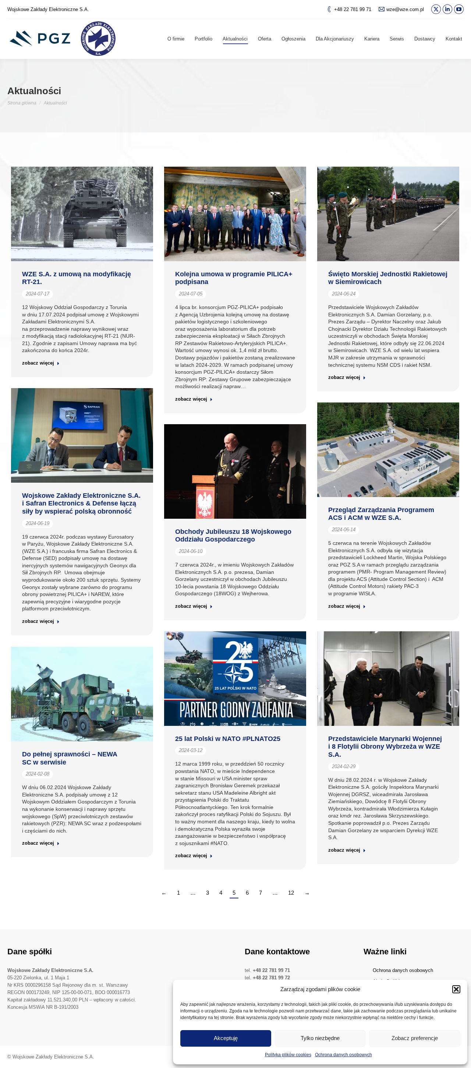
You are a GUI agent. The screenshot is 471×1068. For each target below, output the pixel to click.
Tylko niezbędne (320, 1038)
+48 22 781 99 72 (271, 977)
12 (291, 893)
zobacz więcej (38, 363)
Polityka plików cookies (288, 1054)
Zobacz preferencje (415, 1038)
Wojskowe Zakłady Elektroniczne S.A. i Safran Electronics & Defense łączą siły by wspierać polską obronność (81, 503)
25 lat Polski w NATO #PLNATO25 (227, 738)
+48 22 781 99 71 (352, 9)
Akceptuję (226, 1038)
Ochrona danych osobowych (343, 1054)
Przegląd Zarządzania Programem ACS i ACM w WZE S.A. (381, 514)
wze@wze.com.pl (405, 9)
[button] (456, 989)
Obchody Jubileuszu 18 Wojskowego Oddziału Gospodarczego (233, 535)
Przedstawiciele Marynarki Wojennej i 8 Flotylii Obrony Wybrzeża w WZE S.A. (385, 746)
